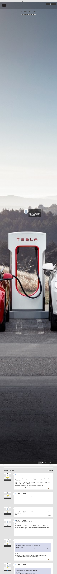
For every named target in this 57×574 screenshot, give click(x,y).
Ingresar (44, 462)
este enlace (42, 1)
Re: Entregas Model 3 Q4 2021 (21, 493)
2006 (7, 473)
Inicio (40, 462)
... (9, 470)
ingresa (30, 214)
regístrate (33, 214)
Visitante (51, 464)
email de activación (32, 215)
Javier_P (7, 507)
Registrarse (49, 462)
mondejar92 (7, 492)
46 (10, 470)
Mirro (7, 563)
